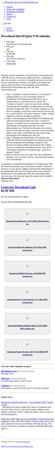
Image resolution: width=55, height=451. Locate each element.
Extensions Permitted (15, 11)
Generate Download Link (18, 187)
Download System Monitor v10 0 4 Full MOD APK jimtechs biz (27, 353)
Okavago (5, 378)
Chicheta (5, 386)
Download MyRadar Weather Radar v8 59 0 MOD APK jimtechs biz (27, 327)
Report (9, 14)
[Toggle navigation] (2, 24)
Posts (8, 19)
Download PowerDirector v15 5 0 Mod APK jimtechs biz (27, 222)
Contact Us (11, 16)
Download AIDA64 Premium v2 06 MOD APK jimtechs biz (27, 274)
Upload (9, 7)
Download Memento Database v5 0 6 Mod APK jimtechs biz (27, 248)
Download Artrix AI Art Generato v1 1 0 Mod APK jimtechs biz (27, 301)
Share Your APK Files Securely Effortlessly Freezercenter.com (27, 419)
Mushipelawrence (9, 371)
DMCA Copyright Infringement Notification (17, 446)
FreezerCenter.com (30, 2)
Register (9, 30)
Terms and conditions (15, 9)
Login (8, 28)
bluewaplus (11, 63)
